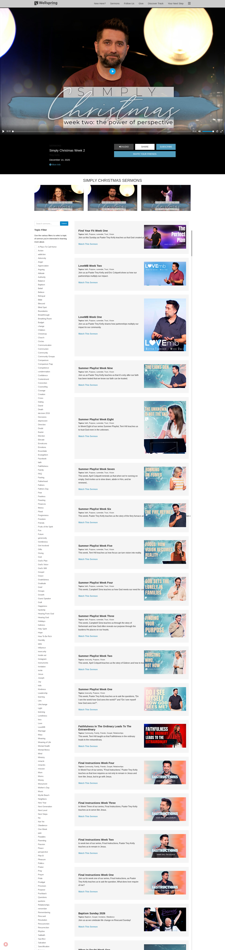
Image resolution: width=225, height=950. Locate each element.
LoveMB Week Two (90, 265)
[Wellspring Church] (45, 3)
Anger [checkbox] (40, 262)
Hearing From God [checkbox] (46, 614)
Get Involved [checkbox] (43, 545)
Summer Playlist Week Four (95, 582)
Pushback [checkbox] (42, 893)
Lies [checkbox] (40, 700)
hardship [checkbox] (41, 610)
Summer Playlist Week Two (95, 656)
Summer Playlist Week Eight (96, 419)
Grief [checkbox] (40, 587)
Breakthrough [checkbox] (43, 315)
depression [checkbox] (42, 421)
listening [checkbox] (41, 712)
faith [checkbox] (40, 462)
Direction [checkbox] (42, 424)
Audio (125, 147)
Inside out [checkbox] (42, 655)
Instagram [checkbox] (42, 659)
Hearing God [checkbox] (43, 617)
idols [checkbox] (40, 644)
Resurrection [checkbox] (43, 927)
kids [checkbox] (40, 685)
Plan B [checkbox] (41, 856)
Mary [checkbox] (40, 735)
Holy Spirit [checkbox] (42, 629)
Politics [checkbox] (41, 863)
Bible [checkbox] (40, 300)
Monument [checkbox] (42, 784)
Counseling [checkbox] (43, 387)
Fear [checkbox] (40, 492)
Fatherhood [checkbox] (43, 481)
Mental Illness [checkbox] (44, 750)
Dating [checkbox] (40, 402)
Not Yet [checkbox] (41, 822)
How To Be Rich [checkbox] (45, 636)
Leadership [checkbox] (42, 693)
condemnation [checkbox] (44, 371)
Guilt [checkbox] (40, 602)
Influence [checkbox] (42, 648)
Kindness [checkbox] (42, 689)
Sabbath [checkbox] (41, 935)
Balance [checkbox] (41, 281)
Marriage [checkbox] (42, 731)
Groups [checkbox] (41, 591)
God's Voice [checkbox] (43, 564)
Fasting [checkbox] (41, 477)
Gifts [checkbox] (40, 549)
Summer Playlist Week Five (95, 545)
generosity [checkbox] (42, 538)
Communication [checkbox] (44, 345)
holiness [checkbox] (41, 625)
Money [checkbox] (41, 780)
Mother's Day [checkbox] (43, 787)
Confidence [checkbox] (43, 375)
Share (145, 147)
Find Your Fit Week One (93, 230)
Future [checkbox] (40, 534)
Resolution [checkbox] (42, 920)
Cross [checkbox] (40, 398)
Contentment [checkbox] (43, 379)
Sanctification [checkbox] (43, 946)
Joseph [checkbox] (41, 678)
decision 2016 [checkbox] (44, 413)
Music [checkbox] (40, 791)
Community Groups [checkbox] (46, 356)
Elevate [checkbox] (41, 440)
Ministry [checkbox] (41, 757)
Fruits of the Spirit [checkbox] (45, 527)
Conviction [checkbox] (42, 383)
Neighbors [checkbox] (42, 799)
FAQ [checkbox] (40, 474)
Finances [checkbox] (42, 504)
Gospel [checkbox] (41, 572)
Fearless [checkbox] (41, 496)
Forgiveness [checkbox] (43, 515)
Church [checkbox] (41, 337)
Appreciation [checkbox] (43, 266)
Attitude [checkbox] (41, 273)
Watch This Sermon (88, 244)
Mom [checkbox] (40, 772)
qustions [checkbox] (41, 901)
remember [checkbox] (42, 908)
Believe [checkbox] (41, 292)
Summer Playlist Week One (95, 689)
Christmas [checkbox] (42, 334)
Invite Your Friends (145, 154)
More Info (56, 165)
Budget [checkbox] (41, 322)
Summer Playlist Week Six (94, 509)
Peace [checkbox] (40, 848)
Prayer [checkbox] (41, 874)
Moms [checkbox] (40, 776)
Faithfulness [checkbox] (43, 466)
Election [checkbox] (41, 436)
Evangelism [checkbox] (43, 455)
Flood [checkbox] (40, 511)
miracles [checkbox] (41, 765)
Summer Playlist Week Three (96, 615)
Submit (64, 223)
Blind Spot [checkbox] (42, 307)
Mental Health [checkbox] (44, 746)
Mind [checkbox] (40, 753)
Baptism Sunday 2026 (91, 913)
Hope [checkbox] (40, 632)
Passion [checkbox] (41, 844)
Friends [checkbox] (41, 523)
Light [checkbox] (40, 708)
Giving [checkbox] (40, 553)
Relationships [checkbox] (43, 905)
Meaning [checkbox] (41, 738)
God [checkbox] (40, 557)
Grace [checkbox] (40, 576)
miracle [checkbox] (41, 761)
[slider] (102, 131)
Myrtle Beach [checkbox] (43, 795)
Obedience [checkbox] (42, 825)
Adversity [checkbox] (42, 258)
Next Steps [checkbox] (43, 814)
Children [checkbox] (41, 330)
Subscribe (166, 147)
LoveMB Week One (90, 317)
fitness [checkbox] (41, 508)
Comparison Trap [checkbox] (45, 364)
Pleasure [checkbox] (42, 859)
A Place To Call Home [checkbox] (47, 247)
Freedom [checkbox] (42, 519)
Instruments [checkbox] (43, 663)
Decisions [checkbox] (42, 417)
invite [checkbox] (40, 670)
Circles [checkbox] (41, 341)
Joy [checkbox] (39, 682)
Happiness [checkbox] (42, 606)
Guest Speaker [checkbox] (44, 598)
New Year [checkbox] (42, 803)
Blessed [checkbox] (41, 303)
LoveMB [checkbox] (41, 727)
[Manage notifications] (6, 944)
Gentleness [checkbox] (43, 542)
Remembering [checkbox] (44, 912)
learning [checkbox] (41, 697)
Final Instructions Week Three (97, 803)
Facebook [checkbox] (42, 458)
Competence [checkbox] (43, 368)
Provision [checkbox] (42, 886)
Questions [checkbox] (42, 897)
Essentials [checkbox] (42, 451)
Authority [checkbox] (42, 277)
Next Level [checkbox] (42, 810)
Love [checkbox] (40, 723)
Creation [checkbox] (41, 394)
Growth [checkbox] (41, 595)
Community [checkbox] (43, 353)
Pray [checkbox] (40, 871)
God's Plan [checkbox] (42, 561)
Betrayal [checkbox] (41, 296)
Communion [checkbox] (43, 349)
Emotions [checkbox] (42, 447)
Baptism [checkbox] (41, 285)
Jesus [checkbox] (40, 674)
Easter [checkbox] (41, 432)
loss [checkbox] (40, 719)
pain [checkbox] (40, 833)
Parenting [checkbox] (42, 840)
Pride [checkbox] (40, 878)
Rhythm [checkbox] (41, 931)
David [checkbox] (40, 406)
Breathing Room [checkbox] (45, 319)
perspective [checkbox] (43, 852)
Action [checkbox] (40, 250)
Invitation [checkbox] (42, 666)
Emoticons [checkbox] (42, 443)
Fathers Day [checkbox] (43, 489)
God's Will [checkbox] (42, 568)
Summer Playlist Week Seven (96, 469)
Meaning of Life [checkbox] (44, 742)
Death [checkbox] (40, 409)
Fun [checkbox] (39, 530)
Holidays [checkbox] (41, 621)
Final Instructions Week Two (96, 839)
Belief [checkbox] (40, 288)
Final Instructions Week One (96, 874)
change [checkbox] (41, 326)
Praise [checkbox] (40, 867)
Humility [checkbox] (41, 640)
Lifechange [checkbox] (42, 704)
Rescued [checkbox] (42, 916)
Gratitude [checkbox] (42, 583)
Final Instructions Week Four (96, 762)
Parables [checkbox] (42, 837)
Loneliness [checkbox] (42, 716)
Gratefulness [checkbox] (43, 579)
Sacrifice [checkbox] (41, 939)
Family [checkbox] (41, 470)
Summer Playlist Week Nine (95, 368)
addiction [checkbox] (42, 254)
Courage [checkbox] (41, 390)
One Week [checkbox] (42, 829)
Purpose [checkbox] (41, 890)
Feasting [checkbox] (41, 500)
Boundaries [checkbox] (43, 311)
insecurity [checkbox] (42, 651)
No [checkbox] (39, 818)
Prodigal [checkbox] (41, 882)
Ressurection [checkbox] (43, 924)
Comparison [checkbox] (43, 360)
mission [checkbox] (41, 769)
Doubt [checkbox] (40, 428)
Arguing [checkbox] (41, 269)
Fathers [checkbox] (41, 485)
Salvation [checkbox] (42, 943)
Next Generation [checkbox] (45, 806)
